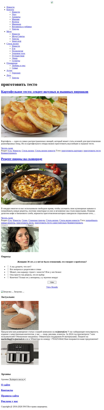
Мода (9, 31)
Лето (8, 75)
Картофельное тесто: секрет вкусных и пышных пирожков (44, 91)
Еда (13, 48)
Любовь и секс (18, 65)
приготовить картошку (71, 151)
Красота (10, 9)
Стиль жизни (12, 43)
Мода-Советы (18, 36)
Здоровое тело (18, 53)
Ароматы (16, 17)
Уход (14, 14)
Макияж (16, 19)
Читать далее (7, 148)
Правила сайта (10, 395)
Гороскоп (16, 73)
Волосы (15, 22)
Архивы (5, 379)
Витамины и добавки (22, 26)
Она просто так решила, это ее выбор (27, 275)
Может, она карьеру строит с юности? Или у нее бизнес (35, 272)
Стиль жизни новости (45, 151)
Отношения (11, 63)
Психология (17, 51)
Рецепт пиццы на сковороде (21, 159)
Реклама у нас (9, 401)
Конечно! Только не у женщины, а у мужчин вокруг (34, 277)
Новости (10, 7)
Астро (9, 70)
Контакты (7, 390)
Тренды (15, 29)
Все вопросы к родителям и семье (25, 269)
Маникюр (16, 24)
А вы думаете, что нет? (20, 266)
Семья (15, 68)
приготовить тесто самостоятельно (51, 223)
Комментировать (9, 153)
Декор (14, 58)
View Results (52, 287)
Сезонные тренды (36, 220)
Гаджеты (16, 61)
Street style (16, 41)
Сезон (24, 220)
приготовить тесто (92, 151)
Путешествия (18, 56)
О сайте (5, 384)
